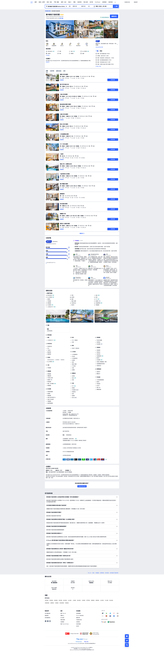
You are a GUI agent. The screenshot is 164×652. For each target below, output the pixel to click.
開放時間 (49, 352)
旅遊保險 (79, 2)
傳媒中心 (62, 615)
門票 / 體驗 (56, 2)
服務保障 (46, 615)
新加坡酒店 (62, 602)
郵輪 (74, 2)
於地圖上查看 (98, 66)
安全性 (77, 626)
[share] (127, 641)
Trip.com (89, 572)
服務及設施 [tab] (58, 71)
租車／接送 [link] (49, 2)
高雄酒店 (67, 602)
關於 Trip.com (63, 613)
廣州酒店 (65, 600)
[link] (127, 2)
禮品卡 (69, 2)
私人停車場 (49, 297)
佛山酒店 (111, 600)
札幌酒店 (57, 602)
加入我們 (62, 617)
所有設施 (47, 55)
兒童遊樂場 (98, 302)
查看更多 (47, 62)
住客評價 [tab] (52, 71)
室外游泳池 (49, 295)
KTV (96, 299)
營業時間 (49, 354)
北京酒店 (102, 600)
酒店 (93, 572)
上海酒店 (74, 600)
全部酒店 (78, 621)
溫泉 (96, 295)
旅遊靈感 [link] (104, 2)
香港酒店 (51, 600)
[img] (60, 29)
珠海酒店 (56, 600)
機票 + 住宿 (63, 2)
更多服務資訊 (47, 617)
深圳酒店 (46, 600)
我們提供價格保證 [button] (105, 17)
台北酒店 (69, 600)
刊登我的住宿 (79, 619)
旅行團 (91, 2)
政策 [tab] (64, 71)
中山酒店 (106, 600)
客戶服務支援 (47, 613)
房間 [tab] (47, 71)
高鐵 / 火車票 (42, 2)
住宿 (31, 2)
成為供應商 (78, 623)
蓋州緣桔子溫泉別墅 (53, 14)
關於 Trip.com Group (65, 623)
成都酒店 (52, 602)
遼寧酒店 (102, 572)
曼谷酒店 (79, 600)
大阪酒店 (83, 600)
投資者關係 (78, 613)
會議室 (97, 301)
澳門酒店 (88, 600)
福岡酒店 (97, 600)
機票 (36, 2)
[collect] (127, 636)
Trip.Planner (97, 2)
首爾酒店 (93, 600)
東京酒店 (60, 600)
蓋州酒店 (107, 572)
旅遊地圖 (110, 2)
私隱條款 (62, 621)
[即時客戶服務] (127, 645)
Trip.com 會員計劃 (79, 615)
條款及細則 (63, 619)
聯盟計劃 (78, 617)
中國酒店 (97, 572)
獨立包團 (86, 2)
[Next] (118, 316)
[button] (115, 2)
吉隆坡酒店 (47, 602)
